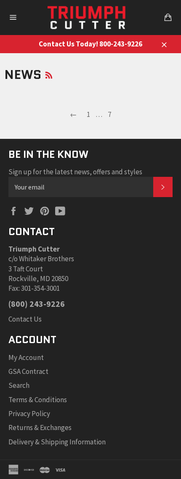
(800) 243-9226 (36, 303)
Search (18, 385)
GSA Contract (28, 371)
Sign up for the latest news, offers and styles (75, 171)
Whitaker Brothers (46, 258)
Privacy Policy (29, 413)
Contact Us (25, 319)
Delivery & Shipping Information (57, 442)
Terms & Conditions (37, 399)
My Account (26, 357)
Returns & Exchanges (40, 427)
